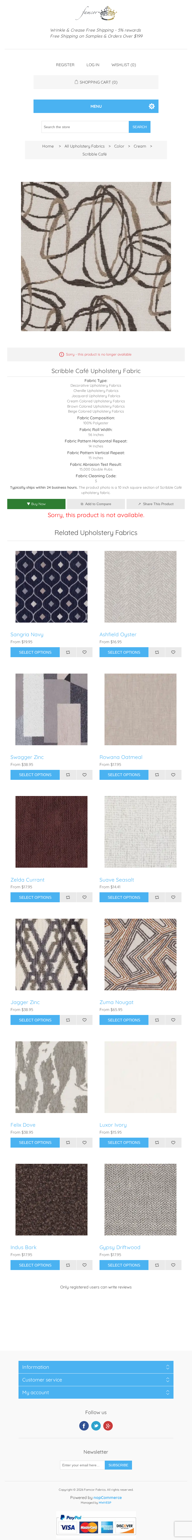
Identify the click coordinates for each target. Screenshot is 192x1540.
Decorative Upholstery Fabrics (95, 385)
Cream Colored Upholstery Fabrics (96, 401)
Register (65, 64)
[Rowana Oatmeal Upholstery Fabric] (140, 709)
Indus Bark (23, 1247)
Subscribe (118, 1465)
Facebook (84, 1426)
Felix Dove (23, 1125)
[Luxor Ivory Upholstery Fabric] (140, 1077)
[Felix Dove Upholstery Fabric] (51, 1077)
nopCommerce (108, 1497)
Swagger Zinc (27, 757)
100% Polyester (95, 423)
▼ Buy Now (36, 504)
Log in (93, 64)
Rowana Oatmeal (121, 757)
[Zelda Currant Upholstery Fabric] (51, 832)
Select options (35, 652)
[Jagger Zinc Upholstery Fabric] (51, 954)
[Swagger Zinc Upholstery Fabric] (51, 709)
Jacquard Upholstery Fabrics (96, 396)
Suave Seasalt (117, 880)
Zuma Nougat (117, 1002)
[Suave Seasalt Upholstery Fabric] (140, 832)
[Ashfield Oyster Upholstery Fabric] (140, 586)
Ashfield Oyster (118, 634)
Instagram (108, 1426)
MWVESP (105, 1502)
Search (139, 127)
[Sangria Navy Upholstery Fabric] (51, 586)
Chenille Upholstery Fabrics (96, 390)
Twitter (96, 1426)
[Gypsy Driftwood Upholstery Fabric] (140, 1199)
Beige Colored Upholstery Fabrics (96, 411)
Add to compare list (68, 652)
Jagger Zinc (25, 1002)
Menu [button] (96, 106)
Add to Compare (98, 504)
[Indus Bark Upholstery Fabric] (51, 1199)
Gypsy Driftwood (120, 1247)
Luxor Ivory (113, 1125)
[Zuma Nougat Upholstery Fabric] (140, 954)
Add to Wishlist (84, 652)
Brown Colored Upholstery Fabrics (96, 406)
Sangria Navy (27, 634)
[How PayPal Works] (96, 1537)
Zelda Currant (27, 880)
